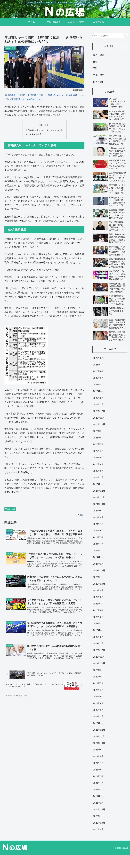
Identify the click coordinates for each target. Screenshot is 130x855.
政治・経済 (11, 509)
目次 (41, 124)
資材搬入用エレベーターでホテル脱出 (45, 130)
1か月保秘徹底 (35, 134)
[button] (125, 35)
